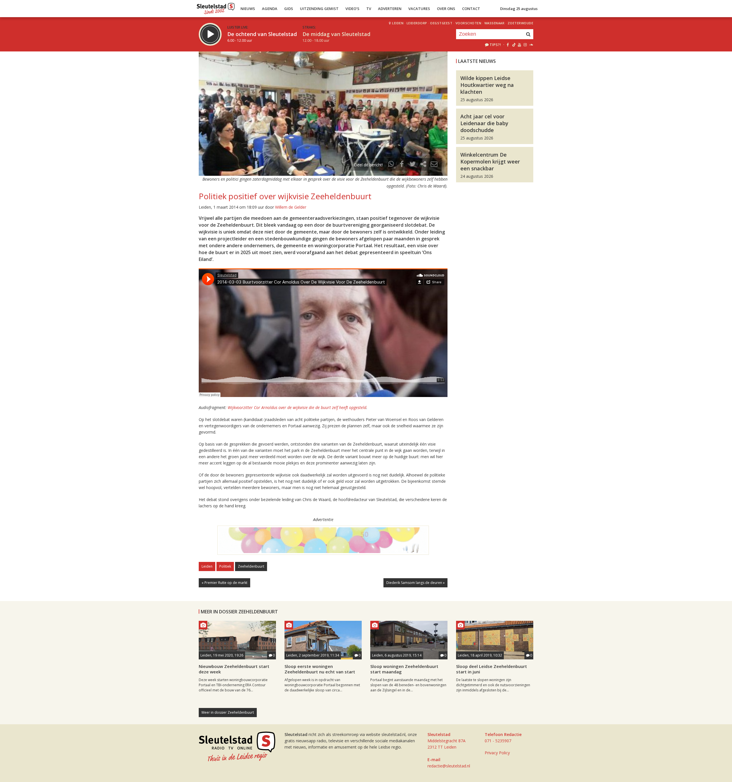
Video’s (352, 8)
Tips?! (495, 44)
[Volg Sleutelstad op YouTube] (519, 44)
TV (368, 8)
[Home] (215, 7)
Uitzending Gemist (319, 8)
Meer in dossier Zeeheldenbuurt (228, 712)
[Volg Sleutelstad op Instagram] (525, 44)
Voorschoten (468, 23)
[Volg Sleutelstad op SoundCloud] (531, 44)
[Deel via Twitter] (412, 164)
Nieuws (247, 8)
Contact (471, 8)
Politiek (225, 566)
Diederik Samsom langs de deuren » (415, 582)
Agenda (269, 8)
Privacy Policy (497, 752)
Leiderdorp (417, 23)
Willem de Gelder (290, 207)
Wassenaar (494, 23)
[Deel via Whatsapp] (391, 164)
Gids (288, 8)
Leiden (397, 23)
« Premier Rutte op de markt (224, 582)
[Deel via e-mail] (434, 164)
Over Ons (446, 8)
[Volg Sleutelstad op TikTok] (513, 44)
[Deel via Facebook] (402, 164)
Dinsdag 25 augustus (519, 8)
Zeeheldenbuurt (251, 566)
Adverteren (389, 8)
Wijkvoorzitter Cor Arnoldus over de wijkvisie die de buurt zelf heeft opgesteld (297, 407)
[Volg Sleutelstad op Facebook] (508, 44)
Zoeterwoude (521, 23)
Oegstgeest (441, 23)
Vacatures (419, 8)
